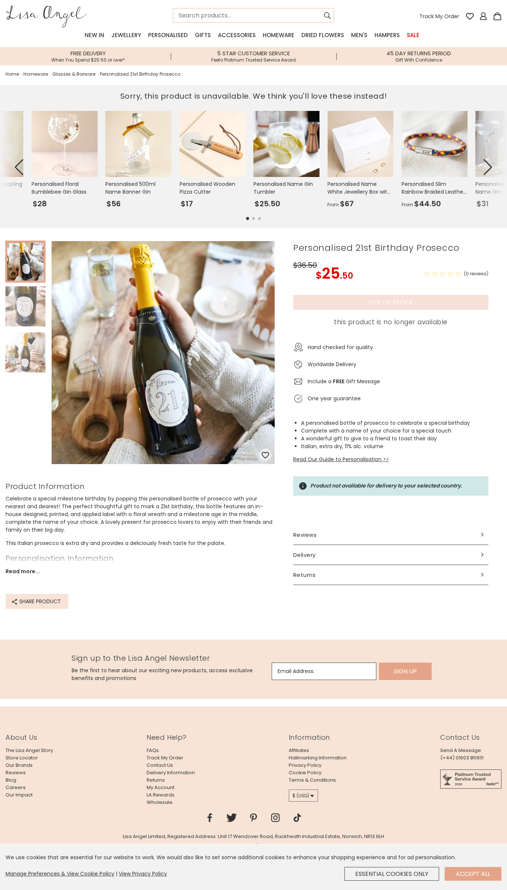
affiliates (299, 750)
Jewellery (126, 35)
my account (160, 787)
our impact (19, 794)
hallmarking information (318, 757)
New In (94, 35)
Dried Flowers (322, 35)
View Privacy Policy (143, 873)
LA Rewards (160, 794)
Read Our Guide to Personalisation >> (341, 459)
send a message (460, 750)
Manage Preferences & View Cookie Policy (60, 873)
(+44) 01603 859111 (462, 757)
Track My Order (439, 16)
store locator (22, 757)
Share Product (39, 601)
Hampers (387, 35)
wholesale (160, 802)
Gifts (203, 35)
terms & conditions (312, 780)
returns (156, 780)
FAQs (153, 750)
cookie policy (305, 772)
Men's (359, 35)
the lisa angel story (29, 750)
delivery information (171, 772)
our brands (19, 765)
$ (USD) (300, 795)
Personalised (168, 35)
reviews (16, 772)
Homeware (278, 35)
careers (16, 787)
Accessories (237, 35)
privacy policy (305, 765)
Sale (413, 35)
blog (11, 780)
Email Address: (296, 671)
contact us (160, 765)
